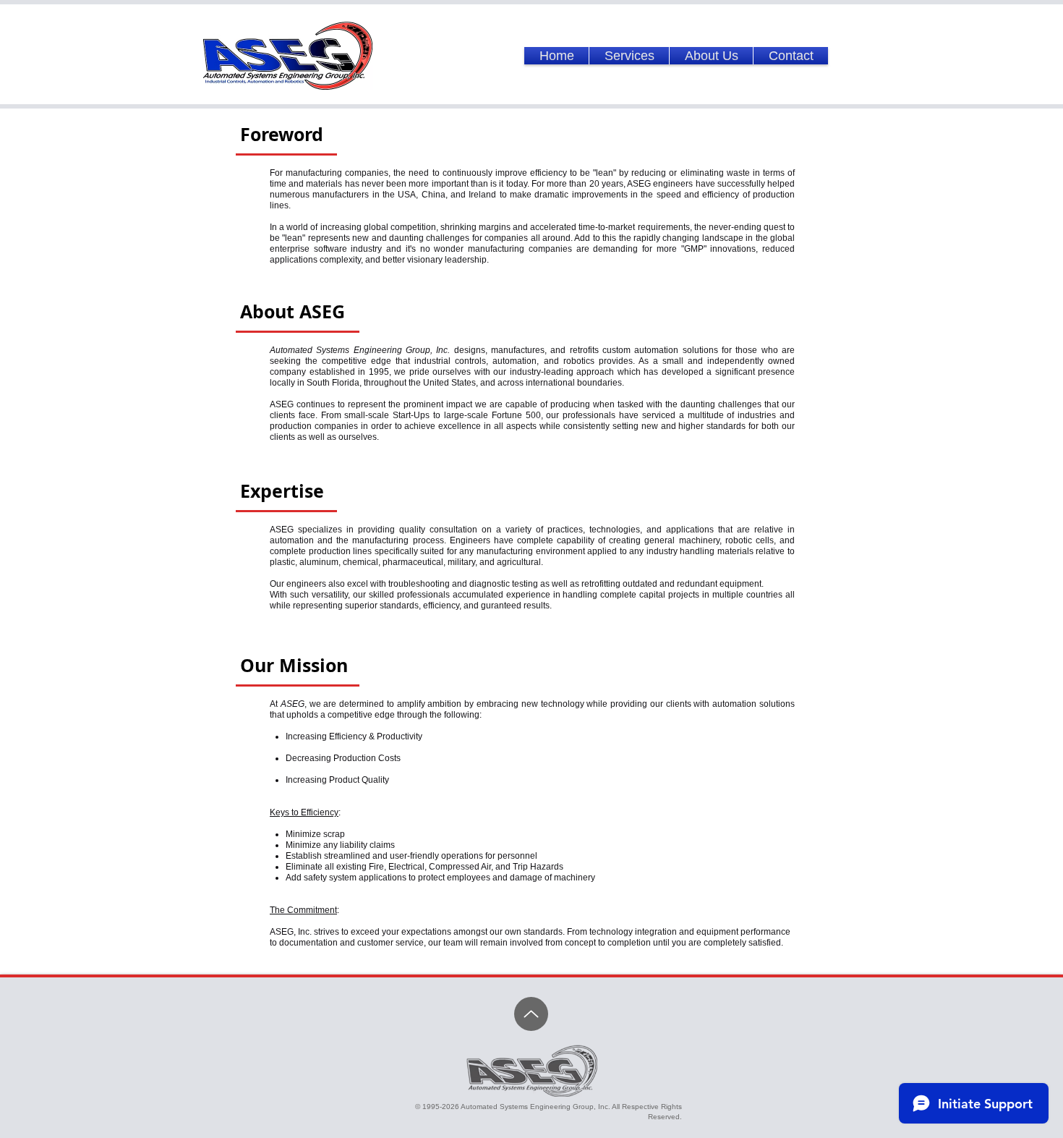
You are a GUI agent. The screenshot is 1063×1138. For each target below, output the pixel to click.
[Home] (531, 1014)
